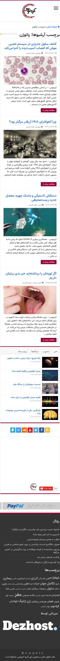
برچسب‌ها (22, 351)
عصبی (12, 588)
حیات (36, 584)
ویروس (42, 601)
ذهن (26, 584)
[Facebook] (41, 430)
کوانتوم (55, 606)
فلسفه (48, 595)
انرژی (34, 578)
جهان (43, 583)
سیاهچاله (42, 588)
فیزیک (37, 595)
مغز (18, 595)
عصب (28, 589)
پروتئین (34, 601)
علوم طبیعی (30, 53)
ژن (29, 601)
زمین (39, 205)
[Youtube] (30, 430)
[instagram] (18, 430)
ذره (31, 584)
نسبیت (11, 595)
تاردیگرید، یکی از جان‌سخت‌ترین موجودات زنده (23, 412)
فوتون (43, 595)
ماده (32, 595)
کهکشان (13, 601)
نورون (56, 601)
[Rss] (47, 430)
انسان (27, 578)
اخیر (55, 351)
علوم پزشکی (36, 283)
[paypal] (12, 430)
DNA (55, 578)
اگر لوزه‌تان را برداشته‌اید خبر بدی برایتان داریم (31, 275)
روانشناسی (19, 584)
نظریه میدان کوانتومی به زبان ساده (25, 397)
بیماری (7, 578)
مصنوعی (26, 595)
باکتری (14, 578)
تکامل (51, 583)
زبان (13, 584)
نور (6, 595)
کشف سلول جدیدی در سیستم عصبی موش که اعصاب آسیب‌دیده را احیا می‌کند (30, 46)
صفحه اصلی (52, 27)
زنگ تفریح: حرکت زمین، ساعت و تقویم (23, 358)
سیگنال (35, 588)
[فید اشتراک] (1, 34)
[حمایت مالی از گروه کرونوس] (30, 505)
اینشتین (21, 578)
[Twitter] (35, 430)
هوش (50, 601)
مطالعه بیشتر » (49, 110)
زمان (9, 583)
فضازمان (55, 595)
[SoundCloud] (24, 430)
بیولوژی (38, 53)
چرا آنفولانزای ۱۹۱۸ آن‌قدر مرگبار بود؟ (32, 121)
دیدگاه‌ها (34, 351)
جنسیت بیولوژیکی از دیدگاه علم (26, 384)
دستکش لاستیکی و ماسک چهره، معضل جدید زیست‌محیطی (31, 198)
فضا (7, 588)
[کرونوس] (30, 10)
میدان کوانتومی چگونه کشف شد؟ (26, 371)
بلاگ (56, 521)
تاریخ (57, 584)
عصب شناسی (20, 588)
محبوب (46, 351)
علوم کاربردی (27, 283)
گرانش (43, 606)
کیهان (48, 606)
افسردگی (41, 578)
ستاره (57, 588)
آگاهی (49, 578)
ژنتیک (22, 601)
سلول (50, 588)
